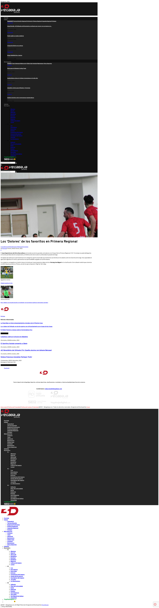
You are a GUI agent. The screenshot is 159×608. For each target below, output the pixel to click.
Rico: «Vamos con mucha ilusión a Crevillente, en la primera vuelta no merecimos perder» (24, 302)
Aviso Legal (4, 407)
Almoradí (13, 112)
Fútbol (5, 19)
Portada (6, 18)
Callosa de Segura (15, 120)
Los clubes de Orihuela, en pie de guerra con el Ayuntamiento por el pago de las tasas (26, 326)
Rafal (12, 145)
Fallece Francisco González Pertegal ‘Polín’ (16, 357)
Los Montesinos (15, 139)
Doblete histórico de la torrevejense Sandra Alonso (20, 97)
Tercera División (12, 425)
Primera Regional (18, 247)
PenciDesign (45, 605)
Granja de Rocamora (16, 134)
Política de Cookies (26, 407)
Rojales (12, 149)
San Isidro (13, 152)
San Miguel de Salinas (16, 154)
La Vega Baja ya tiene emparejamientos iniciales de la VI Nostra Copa (22, 323)
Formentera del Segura (17, 132)
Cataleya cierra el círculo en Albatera (14, 337)
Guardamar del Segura (16, 135)
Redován (13, 147)
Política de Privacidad (14, 407)
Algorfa (12, 110)
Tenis (9, 437)
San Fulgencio (14, 150)
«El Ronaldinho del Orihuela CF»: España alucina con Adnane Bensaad (26, 350)
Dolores (13, 130)
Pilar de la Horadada (16, 144)
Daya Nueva (14, 127)
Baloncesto (10, 440)
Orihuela (13, 142)
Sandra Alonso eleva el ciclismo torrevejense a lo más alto (22, 78)
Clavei (88, 407)
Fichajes (9, 432)
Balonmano (10, 445)
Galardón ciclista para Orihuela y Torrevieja (18, 88)
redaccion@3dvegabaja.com (53, 389)
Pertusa (4, 248)
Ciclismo (9, 65)
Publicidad (36, 407)
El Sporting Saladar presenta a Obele (14, 344)
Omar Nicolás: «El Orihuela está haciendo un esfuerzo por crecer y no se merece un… (29, 26)
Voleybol (10, 444)
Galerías (6, 104)
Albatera (13, 109)
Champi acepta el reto (7, 283)
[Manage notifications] (155, 604)
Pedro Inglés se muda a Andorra (15, 36)
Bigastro (13, 119)
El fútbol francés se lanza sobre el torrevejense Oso (16, 330)
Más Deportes (7, 62)
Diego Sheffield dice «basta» (14, 55)
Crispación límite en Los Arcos (15, 45)
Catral (12, 122)
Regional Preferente (13, 427)
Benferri (13, 115)
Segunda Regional (12, 430)
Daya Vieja (13, 129)
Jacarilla (13, 137)
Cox (12, 125)
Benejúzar (13, 114)
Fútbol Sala (10, 442)
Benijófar (13, 117)
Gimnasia (10, 439)
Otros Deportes (12, 447)
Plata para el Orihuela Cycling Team (16, 68)
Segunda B (10, 23)
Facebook (6, 368)
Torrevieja (13, 155)
